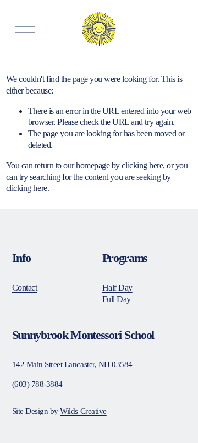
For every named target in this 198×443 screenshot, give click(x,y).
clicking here (142, 165)
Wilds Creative (83, 411)
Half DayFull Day (117, 293)
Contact (24, 287)
